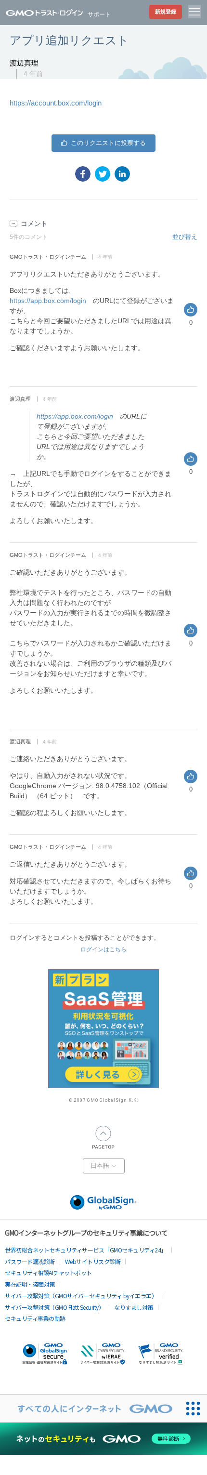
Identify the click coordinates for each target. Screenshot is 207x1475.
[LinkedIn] (122, 174)
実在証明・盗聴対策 (30, 1284)
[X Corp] (102, 174)
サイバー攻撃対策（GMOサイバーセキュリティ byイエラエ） (81, 1295)
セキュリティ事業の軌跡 (35, 1318)
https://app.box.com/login (48, 300)
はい (103, 143)
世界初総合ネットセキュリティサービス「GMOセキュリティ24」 (86, 1250)
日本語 (101, 1165)
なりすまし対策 (133, 1307)
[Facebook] (83, 174)
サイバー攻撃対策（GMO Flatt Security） (54, 1307)
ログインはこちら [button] (103, 949)
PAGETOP (103, 1137)
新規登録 (165, 11)
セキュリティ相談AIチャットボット (48, 1272)
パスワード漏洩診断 (30, 1261)
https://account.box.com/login (56, 103)
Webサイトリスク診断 (93, 1261)
